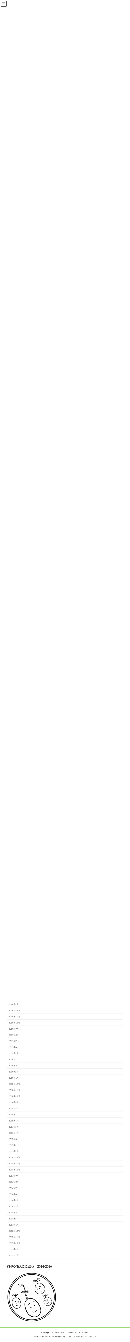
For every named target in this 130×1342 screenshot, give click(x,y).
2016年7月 (14, 1188)
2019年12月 (14, 1010)
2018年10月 (14, 1096)
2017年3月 (14, 1139)
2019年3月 (14, 1065)
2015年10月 (14, 1243)
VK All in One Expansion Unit (84, 1337)
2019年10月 (14, 1022)
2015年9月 (14, 1249)
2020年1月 (14, 1004)
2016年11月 (14, 1163)
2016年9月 (14, 1176)
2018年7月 (14, 1114)
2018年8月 (14, 1108)
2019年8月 (14, 1035)
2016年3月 (14, 1212)
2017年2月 (14, 1145)
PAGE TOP (124, 1298)
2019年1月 (14, 1078)
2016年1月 (14, 1225)
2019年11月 (14, 1016)
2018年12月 (14, 1084)
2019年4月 (14, 1059)
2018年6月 (14, 1120)
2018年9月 (14, 1102)
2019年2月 (14, 1071)
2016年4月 (14, 1206)
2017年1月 (14, 1151)
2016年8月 (14, 1182)
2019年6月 (14, 1047)
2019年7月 (14, 1041)
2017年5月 (14, 1127)
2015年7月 (14, 1255)
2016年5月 (14, 1200)
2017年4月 (14, 1133)
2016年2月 (14, 1218)
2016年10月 (14, 1169)
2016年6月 (14, 1194)
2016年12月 (14, 1157)
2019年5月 (14, 1053)
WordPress (48, 1337)
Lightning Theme (64, 1337)
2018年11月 (14, 1090)
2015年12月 (14, 1231)
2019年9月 (14, 1029)
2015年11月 (14, 1237)
